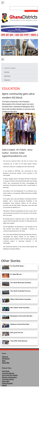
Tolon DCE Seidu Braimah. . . (19, 341)
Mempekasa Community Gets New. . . (22, 316)
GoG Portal (5, 371)
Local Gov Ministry (8, 373)
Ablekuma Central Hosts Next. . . (20, 324)
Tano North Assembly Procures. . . (21, 291)
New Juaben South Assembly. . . (20, 307)
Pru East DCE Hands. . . (18, 266)
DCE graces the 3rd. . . (17, 332)
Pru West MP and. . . (17, 274)
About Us (5, 357)
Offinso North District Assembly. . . (21, 299)
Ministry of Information (9, 377)
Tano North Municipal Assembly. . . (21, 282)
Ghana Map (5, 363)
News (4, 361)
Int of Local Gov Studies (10, 375)
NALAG (4, 385)
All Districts (6, 358)
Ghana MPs (5, 381)
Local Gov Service (8, 379)
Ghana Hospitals (7, 383)
